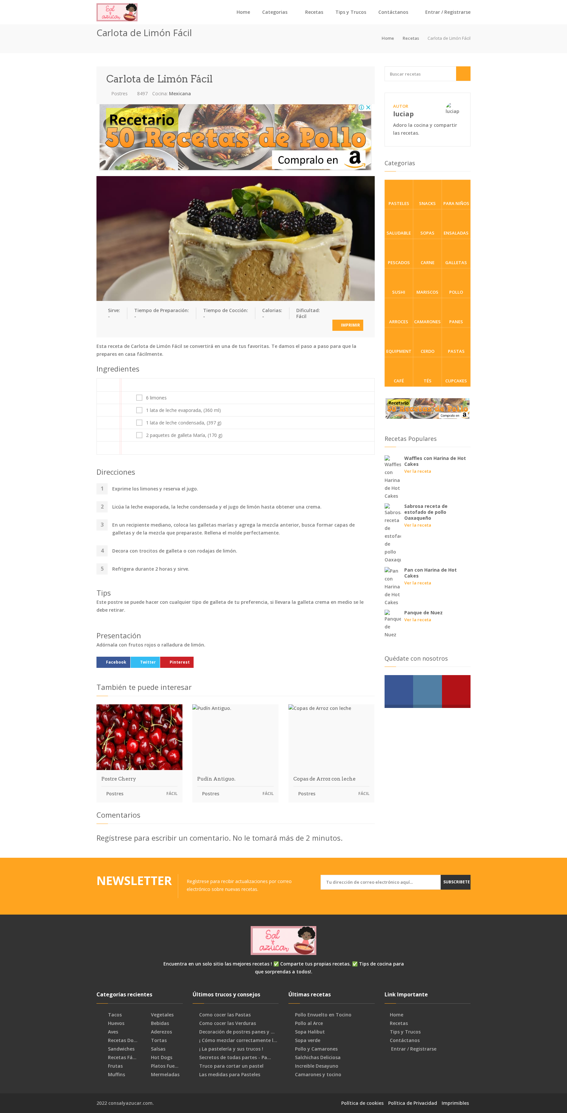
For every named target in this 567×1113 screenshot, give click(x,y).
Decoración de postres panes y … (237, 1032)
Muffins (116, 1075)
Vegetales (162, 1015)
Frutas (115, 1066)
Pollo (456, 292)
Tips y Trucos (350, 12)
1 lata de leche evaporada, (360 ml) (183, 410)
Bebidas (159, 1023)
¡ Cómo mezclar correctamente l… (238, 1040)
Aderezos (161, 1032)
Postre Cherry (118, 779)
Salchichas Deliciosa (318, 1057)
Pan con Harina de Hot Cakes (430, 573)
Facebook (116, 662)
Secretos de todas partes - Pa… (235, 1057)
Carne (427, 262)
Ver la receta (417, 471)
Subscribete (456, 882)
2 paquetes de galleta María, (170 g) (184, 435)
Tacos (114, 1015)
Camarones (427, 322)
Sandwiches (121, 1049)
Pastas (456, 351)
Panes (456, 322)
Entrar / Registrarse (447, 12)
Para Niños (456, 203)
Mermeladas (164, 1075)
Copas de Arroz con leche (324, 779)
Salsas (157, 1049)
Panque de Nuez (423, 612)
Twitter (148, 662)
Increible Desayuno (316, 1066)
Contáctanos (393, 12)
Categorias (274, 12)
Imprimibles (455, 1103)
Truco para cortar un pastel (231, 1066)
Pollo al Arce (309, 1023)
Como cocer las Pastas (225, 1015)
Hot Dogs (161, 1057)
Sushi (398, 292)
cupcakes (456, 381)
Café (399, 381)
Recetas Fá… (121, 1057)
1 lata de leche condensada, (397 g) (183, 423)
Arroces (398, 322)
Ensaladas (456, 233)
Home (243, 12)
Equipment (398, 351)
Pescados (399, 262)
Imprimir (350, 325)
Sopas (427, 233)
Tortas (158, 1040)
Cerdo (427, 351)
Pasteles (398, 203)
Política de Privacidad (412, 1103)
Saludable (399, 233)
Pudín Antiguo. (216, 779)
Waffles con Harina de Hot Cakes (435, 461)
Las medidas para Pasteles (229, 1075)
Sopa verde (307, 1040)
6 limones (156, 398)
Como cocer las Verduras (227, 1023)
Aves (112, 1032)
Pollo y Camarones (316, 1049)
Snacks (427, 203)
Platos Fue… (164, 1066)
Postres (119, 93)
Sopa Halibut (310, 1032)
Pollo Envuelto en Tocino (323, 1015)
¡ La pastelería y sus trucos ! (231, 1049)
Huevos (115, 1023)
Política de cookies (362, 1103)
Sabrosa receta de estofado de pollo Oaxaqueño (426, 512)
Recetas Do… (122, 1040)
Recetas (314, 12)
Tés (427, 381)
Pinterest (180, 662)
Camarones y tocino (318, 1075)
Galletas (456, 262)
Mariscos (427, 292)
